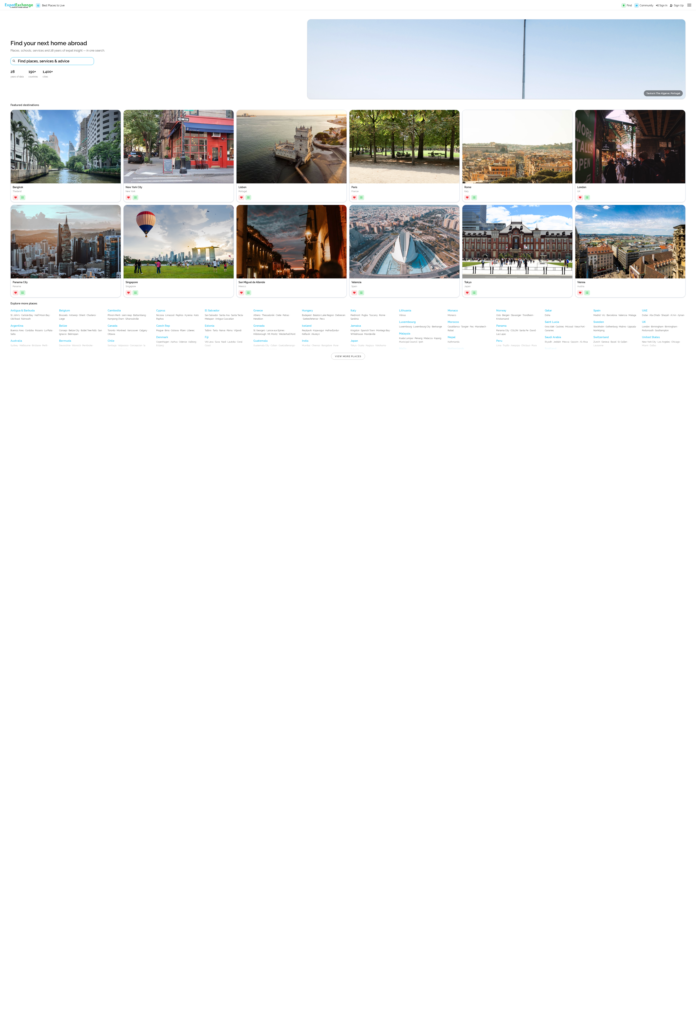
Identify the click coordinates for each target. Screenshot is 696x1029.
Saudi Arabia (553, 337)
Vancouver (132, 330)
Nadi (223, 342)
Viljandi (237, 330)
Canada (112, 325)
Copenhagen (162, 342)
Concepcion (136, 345)
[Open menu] (689, 5)
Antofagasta (122, 349)
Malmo (622, 326)
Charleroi (91, 315)
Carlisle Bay (27, 315)
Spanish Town (368, 330)
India (305, 340)
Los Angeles (664, 342)
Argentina (17, 325)
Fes (472, 326)
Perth (44, 345)
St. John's (15, 315)
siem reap (127, 315)
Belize (63, 325)
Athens (256, 315)
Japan (354, 340)
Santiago (112, 345)
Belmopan (73, 334)
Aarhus (174, 342)
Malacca (428, 338)
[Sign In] (657, 5)
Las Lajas (501, 334)
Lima (498, 345)
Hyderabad (307, 349)
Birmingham (657, 326)
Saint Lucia (552, 322)
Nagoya (370, 345)
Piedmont (355, 315)
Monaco (453, 310)
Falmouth (26, 319)
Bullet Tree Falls (89, 330)
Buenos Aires (17, 330)
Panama (501, 325)
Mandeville (369, 334)
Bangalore (327, 345)
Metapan (209, 319)
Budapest (307, 315)
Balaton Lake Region (323, 315)
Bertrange (437, 326)
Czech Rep (163, 325)
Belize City (74, 330)
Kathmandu (453, 342)
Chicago (675, 342)
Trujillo (506, 345)
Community (646, 5)
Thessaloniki (268, 315)
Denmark (162, 337)
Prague (159, 330)
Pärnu (230, 330)
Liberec (191, 330)
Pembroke (87, 345)
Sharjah (665, 315)
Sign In (663, 5)
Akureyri (315, 334)
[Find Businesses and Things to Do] (624, 5)
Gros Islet (549, 326)
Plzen (183, 330)
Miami (645, 345)
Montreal (121, 330)
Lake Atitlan (259, 349)
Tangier (465, 326)
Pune (335, 345)
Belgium (64, 310)
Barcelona (612, 315)
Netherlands (456, 348)
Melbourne (25, 345)
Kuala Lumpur (406, 338)
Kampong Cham (116, 319)
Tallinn (208, 330)
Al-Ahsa (584, 342)
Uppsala (631, 326)
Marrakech (480, 326)
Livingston (272, 349)
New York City (649, 342)
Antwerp (73, 315)
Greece (258, 310)
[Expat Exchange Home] (19, 5)
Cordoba (29, 330)
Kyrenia (188, 315)
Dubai (645, 315)
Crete (278, 315)
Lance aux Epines (275, 330)
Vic (603, 315)
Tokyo (354, 345)
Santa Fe (523, 330)
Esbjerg (160, 345)
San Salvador (211, 315)
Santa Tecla (237, 315)
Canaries (549, 330)
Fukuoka (355, 349)
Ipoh (421, 342)
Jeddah (557, 342)
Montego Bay (383, 330)
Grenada (258, 325)
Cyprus (160, 310)
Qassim (574, 342)
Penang (418, 338)
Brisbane (36, 345)
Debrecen (340, 315)
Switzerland (601, 337)
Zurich (596, 342)
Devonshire (65, 345)
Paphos (179, 315)
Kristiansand (502, 319)
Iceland (307, 325)
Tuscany (373, 315)
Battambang (139, 315)
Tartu (215, 330)
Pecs (322, 319)
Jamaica (356, 325)
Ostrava (175, 330)
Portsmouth (648, 330)
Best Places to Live (53, 5)
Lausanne (598, 345)
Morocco (453, 322)
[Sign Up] (671, 5)
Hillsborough (259, 334)
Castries (560, 326)
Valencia (622, 315)
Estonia (209, 325)
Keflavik (306, 334)
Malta (402, 348)
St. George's (259, 330)
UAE (644, 310)
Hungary (307, 310)
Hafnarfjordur (332, 330)
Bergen (505, 315)
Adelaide (15, 349)
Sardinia (355, 319)
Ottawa (111, 334)
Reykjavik (307, 330)
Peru (499, 340)
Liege (62, 319)
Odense (183, 342)
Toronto (111, 330)
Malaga (632, 315)
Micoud (569, 326)
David (533, 330)
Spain (596, 310)
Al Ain (673, 315)
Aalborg (192, 342)
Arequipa (515, 345)
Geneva (605, 342)
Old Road (15, 319)
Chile (111, 340)
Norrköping (598, 330)
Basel (613, 342)
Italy (353, 310)
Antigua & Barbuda (23, 310)
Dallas (653, 345)
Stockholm (598, 326)
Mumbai (306, 345)
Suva (217, 342)
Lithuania (405, 310)
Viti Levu (209, 342)
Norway (501, 310)
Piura (534, 345)
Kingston (355, 330)
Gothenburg (612, 326)
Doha (547, 315)
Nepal (451, 337)
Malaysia (404, 333)
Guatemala (260, 340)
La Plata (48, 330)
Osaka (361, 345)
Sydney (14, 345)
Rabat (451, 330)
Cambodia (114, 310)
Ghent (82, 315)
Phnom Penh (114, 315)
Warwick (76, 345)
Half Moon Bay (42, 315)
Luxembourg (407, 322)
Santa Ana (224, 315)
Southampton (662, 330)
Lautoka (231, 342)
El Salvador (212, 310)
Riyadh (548, 342)
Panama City (502, 330)
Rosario (39, 330)
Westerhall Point (287, 334)
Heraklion (258, 319)
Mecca (565, 342)
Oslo (498, 315)
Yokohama (380, 345)
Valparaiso (123, 345)
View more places (348, 356)
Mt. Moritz (272, 334)
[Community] (636, 5)
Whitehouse (357, 334)
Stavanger (516, 315)
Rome (382, 315)
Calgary (143, 330)
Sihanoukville (132, 319)
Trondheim (528, 315)
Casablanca (454, 326)
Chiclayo (525, 345)
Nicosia (160, 315)
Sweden (598, 322)
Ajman (681, 315)
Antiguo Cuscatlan (224, 319)
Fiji (207, 337)
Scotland (550, 348)
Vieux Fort (579, 326)
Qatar (548, 310)
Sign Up (679, 5)
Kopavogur (318, 330)
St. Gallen (622, 342)
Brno (167, 330)
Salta (13, 334)
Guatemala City (261, 345)
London (646, 326)
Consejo (63, 330)
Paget (74, 349)
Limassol (169, 315)
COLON (514, 330)
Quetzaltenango (287, 345)
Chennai (316, 345)
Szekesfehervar (310, 319)
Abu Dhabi (654, 315)
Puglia (365, 315)
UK (644, 322)
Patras (286, 315)
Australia (16, 340)
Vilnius (402, 315)
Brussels (63, 315)
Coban (274, 345)
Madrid (596, 315)
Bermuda (65, 340)
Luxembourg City (421, 326)
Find (629, 5)
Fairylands (64, 349)
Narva (222, 330)
